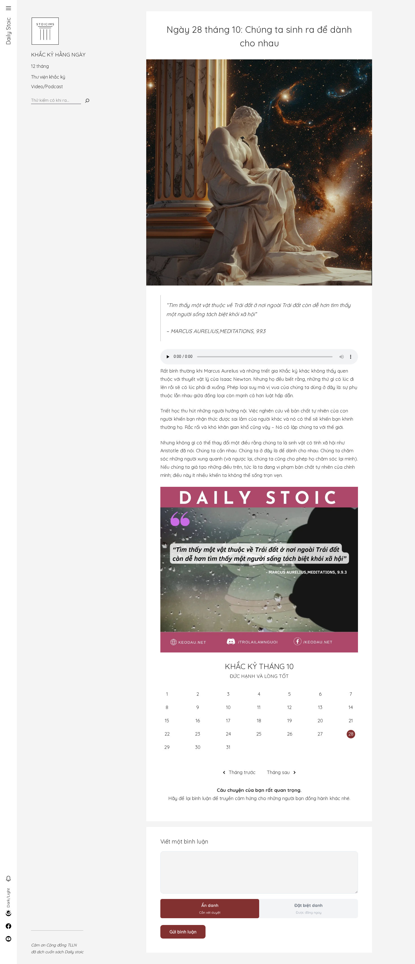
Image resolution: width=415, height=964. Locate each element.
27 (320, 734)
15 (167, 720)
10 (228, 707)
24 (228, 734)
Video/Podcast (47, 86)
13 (320, 707)
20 (320, 720)
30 (197, 747)
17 (228, 720)
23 (197, 734)
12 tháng (40, 66)
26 (289, 734)
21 (351, 720)
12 (289, 707)
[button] (8, 8)
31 (228, 747)
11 (259, 707)
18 (259, 720)
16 (198, 720)
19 (289, 720)
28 (350, 734)
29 (167, 747)
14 (351, 707)
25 (258, 734)
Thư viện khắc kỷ (48, 77)
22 (167, 734)
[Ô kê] (87, 100)
